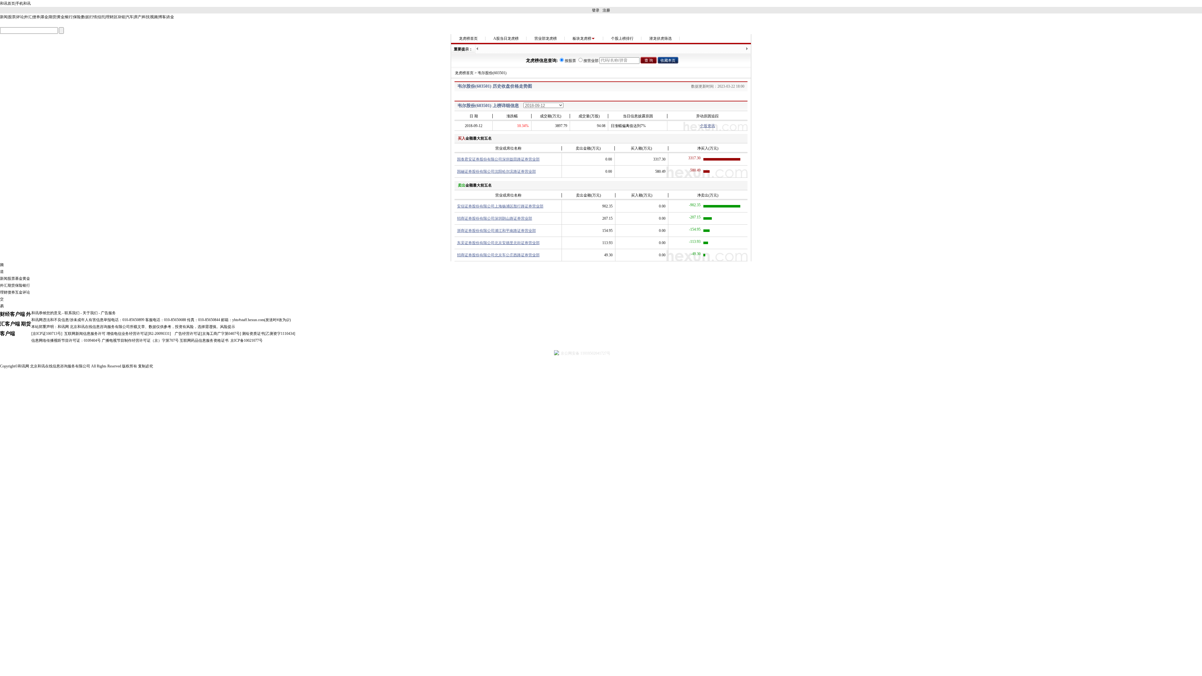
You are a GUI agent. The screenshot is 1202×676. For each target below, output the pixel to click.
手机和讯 (23, 3)
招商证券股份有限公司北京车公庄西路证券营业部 (498, 255)
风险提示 (227, 327)
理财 (109, 17)
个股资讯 (707, 126)
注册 (606, 10)
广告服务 (108, 313)
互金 (19, 292)
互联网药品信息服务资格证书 (204, 340)
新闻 (4, 17)
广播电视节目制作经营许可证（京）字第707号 (140, 340)
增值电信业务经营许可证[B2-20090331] (138, 333)
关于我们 (90, 313)
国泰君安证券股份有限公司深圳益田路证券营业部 (498, 159)
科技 (146, 17)
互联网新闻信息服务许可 (84, 333)
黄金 (60, 17)
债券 (36, 17)
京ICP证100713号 (47, 333)
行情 (93, 17)
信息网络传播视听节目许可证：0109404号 (66, 340)
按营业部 (590, 61)
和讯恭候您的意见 (46, 313)
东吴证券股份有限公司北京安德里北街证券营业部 (498, 243)
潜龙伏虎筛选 (660, 38)
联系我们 (72, 313)
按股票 (570, 61)
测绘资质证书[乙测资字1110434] (268, 333)
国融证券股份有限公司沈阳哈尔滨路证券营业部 (496, 171)
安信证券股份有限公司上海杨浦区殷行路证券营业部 (500, 206)
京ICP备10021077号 (246, 340)
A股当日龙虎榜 (506, 38)
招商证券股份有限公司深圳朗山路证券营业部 (494, 218)
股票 (12, 17)
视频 (154, 17)
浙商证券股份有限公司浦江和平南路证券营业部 (496, 230)
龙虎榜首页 (468, 38)
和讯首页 (7, 3)
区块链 (119, 17)
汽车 (129, 17)
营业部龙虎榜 (545, 38)
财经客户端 (12, 314)
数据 (85, 17)
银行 (69, 17)
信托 (101, 17)
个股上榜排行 (622, 38)
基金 (44, 17)
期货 (52, 17)
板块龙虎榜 (582, 38)
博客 (162, 17)
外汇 (28, 17)
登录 (595, 10)
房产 (137, 17)
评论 (20, 17)
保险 (77, 17)
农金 (170, 17)
